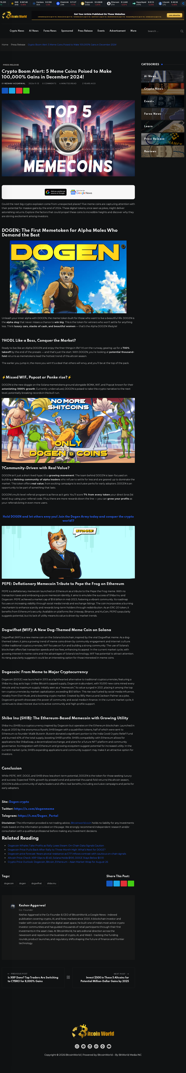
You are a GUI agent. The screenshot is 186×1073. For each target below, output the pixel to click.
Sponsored (67, 31)
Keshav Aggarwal (15, 83)
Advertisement (118, 31)
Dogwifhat (36, 883)
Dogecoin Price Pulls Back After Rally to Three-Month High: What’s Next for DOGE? (56, 849)
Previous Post (19, 974)
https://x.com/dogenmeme (34, 809)
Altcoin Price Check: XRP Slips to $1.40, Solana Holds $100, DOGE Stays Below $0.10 (56, 857)
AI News (34, 31)
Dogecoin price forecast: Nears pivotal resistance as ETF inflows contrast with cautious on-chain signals (67, 853)
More (133, 31)
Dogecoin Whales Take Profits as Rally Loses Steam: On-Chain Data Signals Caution (56, 845)
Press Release (85, 31)
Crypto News (17, 31)
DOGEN (22, 883)
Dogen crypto (19, 802)
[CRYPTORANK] (183, 3)
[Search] (182, 31)
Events (101, 31)
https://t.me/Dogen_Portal (38, 816)
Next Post (120, 974)
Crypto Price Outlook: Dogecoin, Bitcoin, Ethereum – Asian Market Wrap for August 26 (58, 862)
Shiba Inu (51, 883)
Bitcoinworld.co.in (81, 823)
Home (5, 44)
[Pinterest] (19, 91)
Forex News (49, 31)
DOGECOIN (9, 883)
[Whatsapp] (26, 91)
